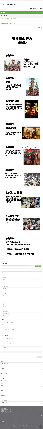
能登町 (2, 385)
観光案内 (3, 275)
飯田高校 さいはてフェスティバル (8, 322)
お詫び (3, 324)
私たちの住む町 (4, 293)
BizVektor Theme (21, 426)
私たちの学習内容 (6, 18)
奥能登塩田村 (4, 347)
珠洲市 (3, 295)
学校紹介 (3, 290)
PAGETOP (39, 356)
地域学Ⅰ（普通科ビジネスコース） (8, 338)
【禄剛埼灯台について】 (6, 277)
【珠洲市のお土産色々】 (6, 313)
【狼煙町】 (4, 281)
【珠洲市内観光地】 (5, 311)
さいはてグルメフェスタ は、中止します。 (9, 329)
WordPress (16, 426)
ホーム (3, 272)
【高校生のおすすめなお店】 (7, 315)
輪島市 (3, 302)
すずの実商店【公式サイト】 (10, 4)
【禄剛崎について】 (5, 279)
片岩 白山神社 (4, 349)
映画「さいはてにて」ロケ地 (7, 343)
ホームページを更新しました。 (7, 331)
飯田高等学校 (4, 306)
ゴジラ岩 (4, 345)
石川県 (3, 304)
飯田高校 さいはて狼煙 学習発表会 (8, 327)
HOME (2, 18)
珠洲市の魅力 (10, 18)
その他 (2, 397)
